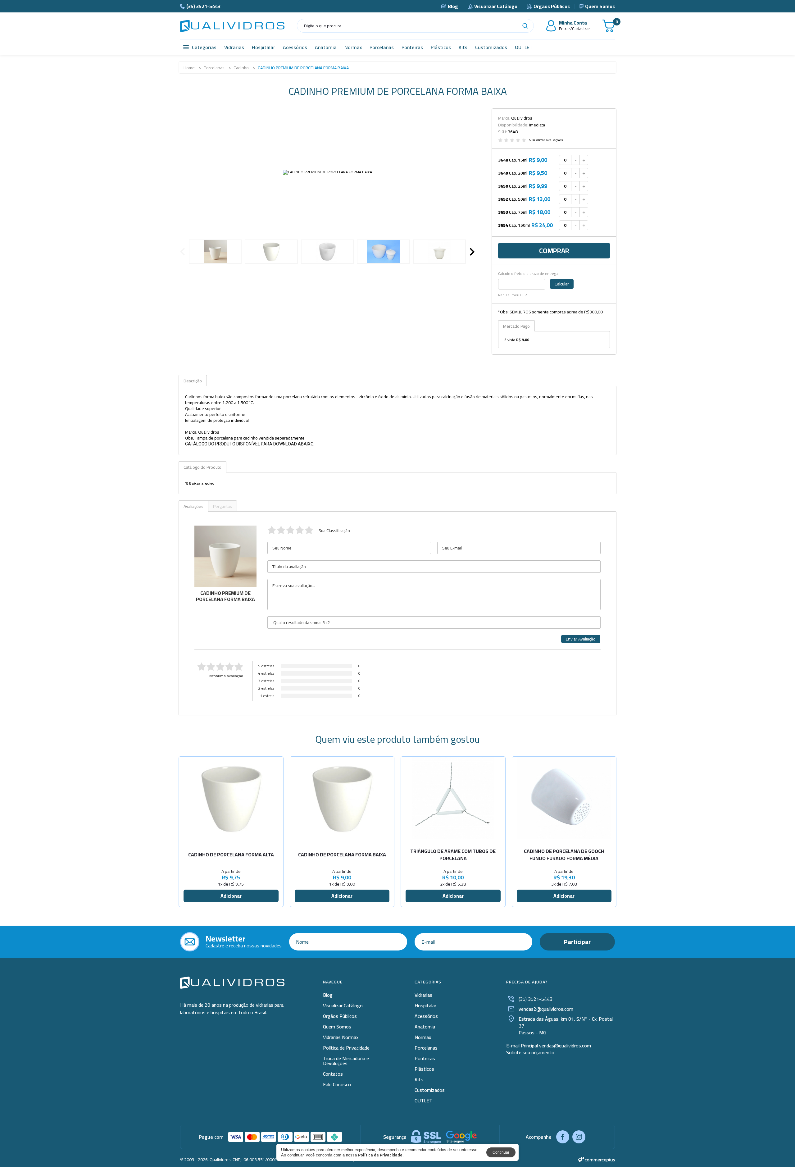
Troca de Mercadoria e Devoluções (346, 1061)
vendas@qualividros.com (565, 1045)
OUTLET (524, 47)
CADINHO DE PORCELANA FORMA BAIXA (342, 854)
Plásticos (441, 47)
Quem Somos (600, 6)
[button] (472, 251)
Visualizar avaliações (546, 140)
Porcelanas (382, 47)
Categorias (204, 47)
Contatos (333, 1073)
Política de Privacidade (346, 1047)
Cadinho (241, 68)
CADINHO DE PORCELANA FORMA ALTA (231, 854)
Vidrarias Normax (340, 1037)
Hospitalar (263, 47)
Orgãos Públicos (552, 6)
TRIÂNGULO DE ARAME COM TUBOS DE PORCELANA (453, 855)
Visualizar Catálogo (495, 6)
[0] (608, 26)
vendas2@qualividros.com (546, 1008)
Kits (463, 47)
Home (189, 68)
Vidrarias (234, 47)
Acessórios (295, 47)
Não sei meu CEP (512, 295)
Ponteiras (412, 47)
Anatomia (326, 47)
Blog (453, 6)
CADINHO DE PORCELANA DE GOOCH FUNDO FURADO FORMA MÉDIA (564, 855)
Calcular (562, 284)
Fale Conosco (337, 1084)
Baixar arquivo (201, 483)
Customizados (491, 47)
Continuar (501, 1152)
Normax (353, 47)
